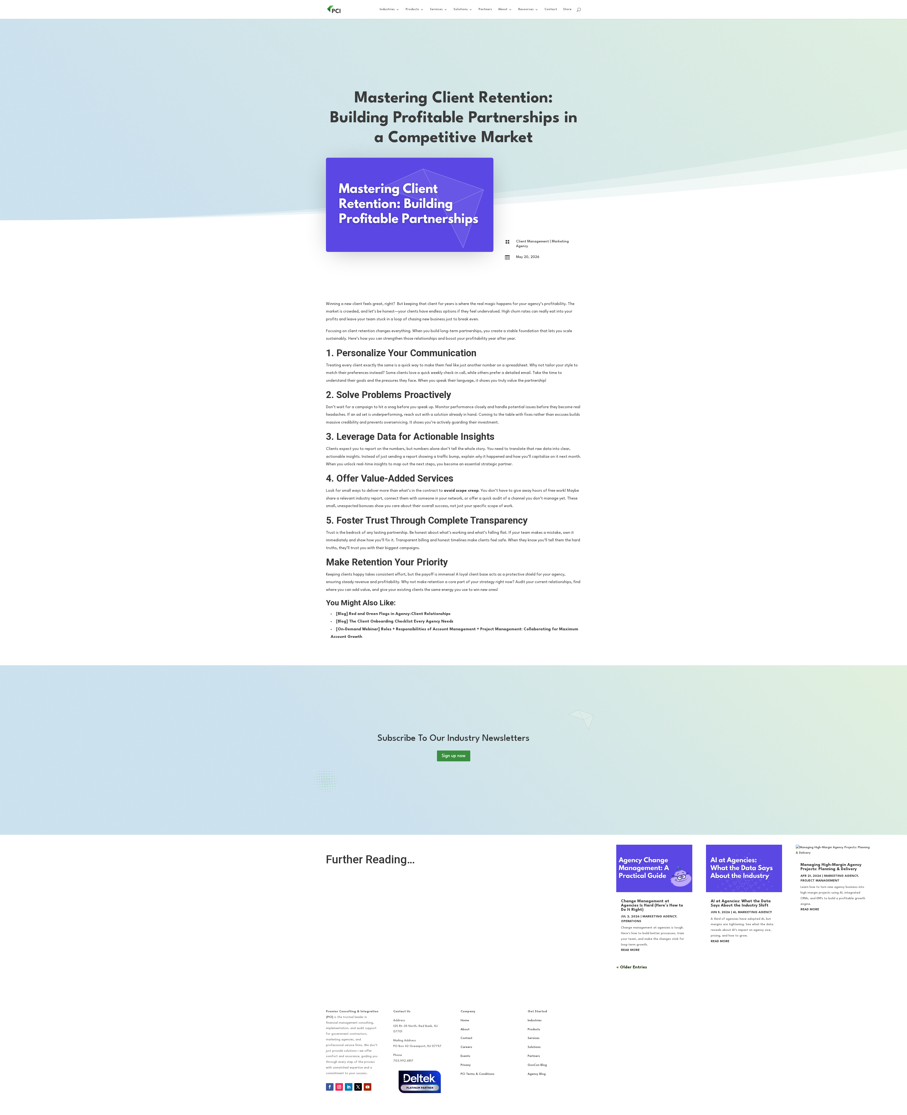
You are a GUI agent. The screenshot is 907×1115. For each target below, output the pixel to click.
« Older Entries (631, 967)
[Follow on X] (358, 1087)
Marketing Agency (659, 916)
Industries (387, 9)
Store (567, 9)
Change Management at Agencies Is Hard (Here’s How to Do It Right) (652, 905)
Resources (526, 9)
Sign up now (454, 756)
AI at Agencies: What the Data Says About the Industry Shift (741, 903)
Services (436, 9)
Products (412, 9)
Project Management (819, 880)
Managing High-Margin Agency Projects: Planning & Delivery (830, 867)
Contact (550, 9)
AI (734, 912)
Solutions (461, 9)
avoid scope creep (461, 491)
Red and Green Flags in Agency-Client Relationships (399, 614)
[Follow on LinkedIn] (348, 1087)
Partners (485, 9)
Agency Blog (537, 1074)
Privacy (466, 1065)
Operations (631, 921)
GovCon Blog (537, 1065)
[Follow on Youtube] (367, 1087)
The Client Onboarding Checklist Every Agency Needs (401, 621)
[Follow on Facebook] (330, 1087)
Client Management (532, 241)
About (502, 9)
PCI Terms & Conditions (477, 1074)
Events (465, 1056)
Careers (466, 1047)
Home (465, 1020)
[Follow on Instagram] (339, 1087)
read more (630, 950)
